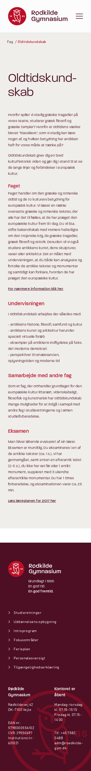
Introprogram (25, 631)
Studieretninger (27, 613)
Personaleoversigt (29, 658)
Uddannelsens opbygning (35, 622)
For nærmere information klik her (35, 289)
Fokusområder (26, 640)
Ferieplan (21, 649)
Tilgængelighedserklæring (36, 667)
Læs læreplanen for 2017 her (32, 501)
